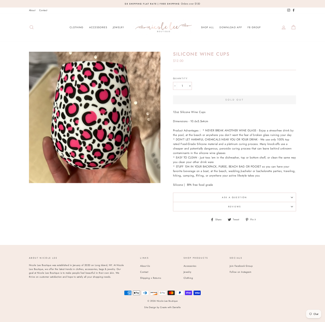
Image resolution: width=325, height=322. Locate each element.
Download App (230, 27)
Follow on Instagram (240, 272)
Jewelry (118, 27)
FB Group (254, 27)
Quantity (180, 78)
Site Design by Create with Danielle (162, 307)
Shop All (207, 27)
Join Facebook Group (241, 266)
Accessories (98, 27)
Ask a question (234, 197)
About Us (145, 266)
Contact (43, 10)
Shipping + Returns (150, 278)
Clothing (76, 27)
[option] (162, 4)
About (32, 10)
